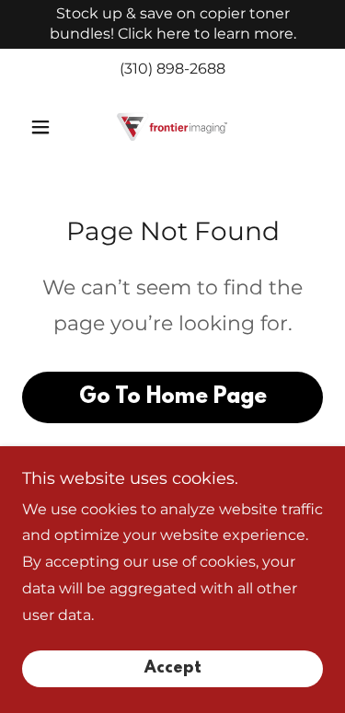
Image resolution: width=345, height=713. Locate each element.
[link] (172, 127)
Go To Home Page (173, 397)
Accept (172, 669)
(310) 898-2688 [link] (172, 68)
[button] (44, 127)
